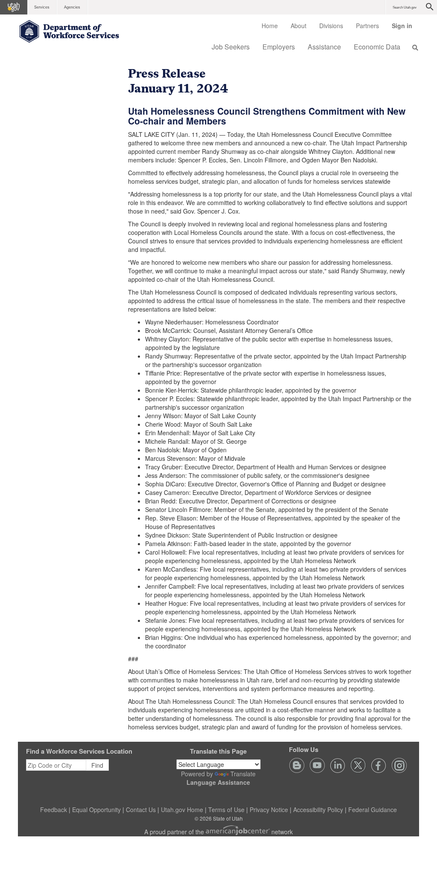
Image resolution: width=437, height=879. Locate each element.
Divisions (331, 25)
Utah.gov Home (182, 809)
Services (42, 7)
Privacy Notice (269, 809)
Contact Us (141, 809)
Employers (278, 47)
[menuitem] (269, 25)
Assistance (324, 47)
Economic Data (377, 47)
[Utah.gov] (13, 7)
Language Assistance (218, 782)
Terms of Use (226, 809)
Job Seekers (231, 47)
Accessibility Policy (318, 809)
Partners (367, 25)
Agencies (72, 7)
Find (97, 765)
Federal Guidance (372, 809)
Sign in (405, 28)
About (298, 25)
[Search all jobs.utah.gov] (413, 47)
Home (270, 25)
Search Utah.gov (405, 7)
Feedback (53, 809)
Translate (243, 773)
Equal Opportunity (96, 809)
